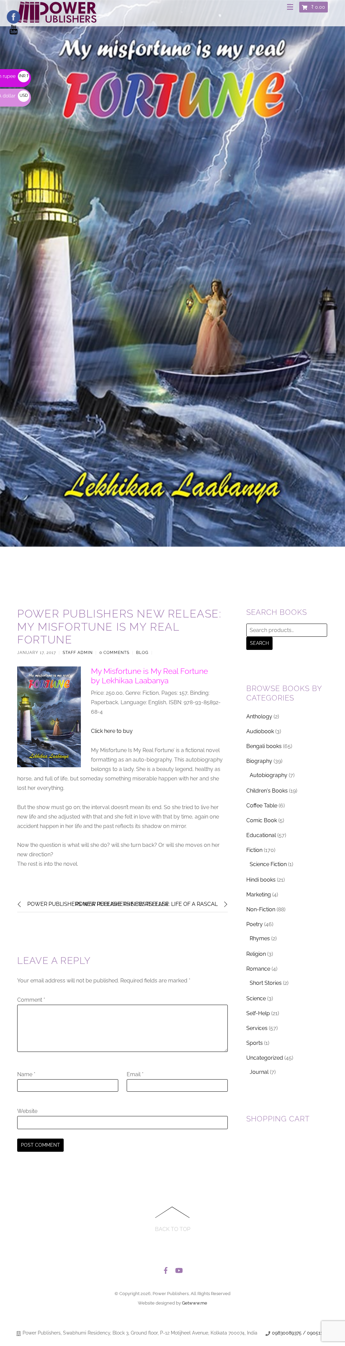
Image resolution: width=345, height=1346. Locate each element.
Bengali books (264, 746)
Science (256, 998)
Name (26, 1074)
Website (27, 1111)
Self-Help (258, 1013)
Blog (142, 652)
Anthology (259, 716)
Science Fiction (268, 864)
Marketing (258, 894)
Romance (258, 969)
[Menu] (291, 7)
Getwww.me (194, 1303)
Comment (31, 1000)
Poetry (254, 924)
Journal (259, 1072)
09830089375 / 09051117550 (303, 1333)
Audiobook (260, 731)
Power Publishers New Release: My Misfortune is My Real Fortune (119, 626)
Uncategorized (264, 1058)
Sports (254, 1043)
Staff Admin (78, 652)
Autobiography (268, 775)
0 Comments (114, 652)
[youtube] (178, 1268)
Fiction (254, 850)
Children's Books (267, 790)
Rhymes (260, 938)
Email (135, 1074)
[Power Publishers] (56, 20)
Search (259, 643)
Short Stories (266, 983)
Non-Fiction (260, 909)
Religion (256, 954)
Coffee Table (261, 805)
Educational (261, 835)
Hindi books (261, 880)
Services (257, 1028)
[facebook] (165, 1268)
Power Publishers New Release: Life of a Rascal (146, 904)
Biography (259, 761)
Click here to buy (112, 731)
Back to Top (172, 1229)
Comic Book (261, 820)
